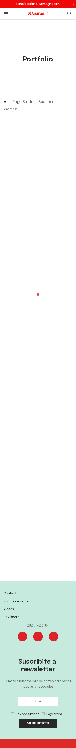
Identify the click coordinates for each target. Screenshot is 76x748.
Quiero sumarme (38, 723)
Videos (9, 609)
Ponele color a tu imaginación (38, 4)
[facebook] (22, 637)
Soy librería (54, 714)
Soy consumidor (27, 714)
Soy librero (11, 617)
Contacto (11, 593)
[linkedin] (53, 637)
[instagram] (38, 637)
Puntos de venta (16, 601)
